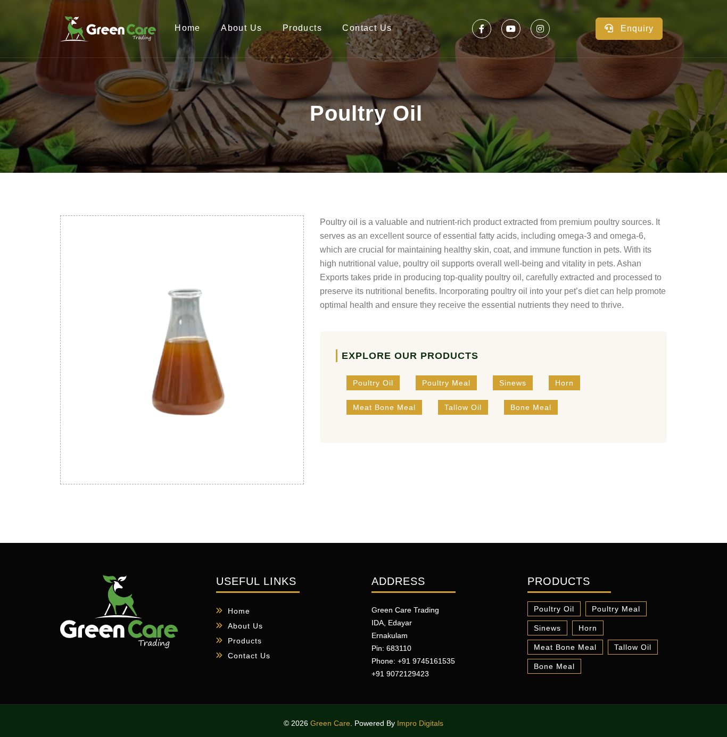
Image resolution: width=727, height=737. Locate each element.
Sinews (512, 383)
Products (302, 27)
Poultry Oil (373, 383)
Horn (564, 383)
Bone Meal (530, 407)
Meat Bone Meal (384, 407)
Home (188, 27)
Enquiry (636, 28)
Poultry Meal (446, 383)
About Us (241, 27)
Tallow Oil (463, 407)
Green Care (330, 723)
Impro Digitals (420, 723)
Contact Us (367, 27)
